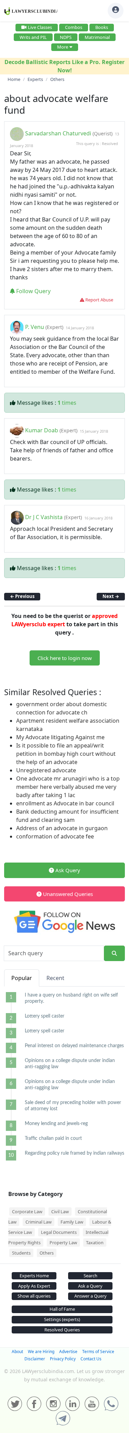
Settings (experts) (62, 1319)
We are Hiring (41, 1351)
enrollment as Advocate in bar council (65, 803)
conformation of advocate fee (55, 836)
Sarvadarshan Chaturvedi (58, 133)
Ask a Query (90, 1286)
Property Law (63, 1242)
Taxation (95, 1242)
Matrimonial (97, 37)
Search (90, 1275)
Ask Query (67, 870)
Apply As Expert (34, 1286)
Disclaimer (34, 1359)
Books (101, 27)
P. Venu (35, 327)
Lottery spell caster (44, 1016)
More (62, 47)
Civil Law (60, 1211)
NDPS (66, 37)
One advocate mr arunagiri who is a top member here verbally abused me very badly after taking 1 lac (68, 787)
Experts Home (34, 1275)
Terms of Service (98, 1351)
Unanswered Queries (67, 893)
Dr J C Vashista (44, 517)
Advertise (68, 1351)
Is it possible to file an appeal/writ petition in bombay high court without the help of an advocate (66, 754)
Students (21, 1253)
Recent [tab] (55, 978)
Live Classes (40, 27)
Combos (73, 27)
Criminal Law (38, 1222)
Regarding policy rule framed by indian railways (74, 1153)
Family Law (72, 1222)
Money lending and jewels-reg (56, 1123)
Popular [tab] (21, 978)
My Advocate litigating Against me (60, 737)
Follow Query (33, 291)
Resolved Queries (62, 1330)
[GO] (114, 953)
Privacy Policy (63, 1359)
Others (47, 1253)
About (17, 1351)
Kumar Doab (41, 430)
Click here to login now (64, 657)
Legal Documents (59, 1232)
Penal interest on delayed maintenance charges (74, 1045)
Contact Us (90, 1359)
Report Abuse (98, 300)
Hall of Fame (62, 1309)
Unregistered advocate (46, 770)
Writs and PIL (33, 37)
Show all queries (34, 1296)
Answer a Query (90, 1296)
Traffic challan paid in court (53, 1138)
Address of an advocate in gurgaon (62, 828)
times (66, 402)
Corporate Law (27, 1211)
